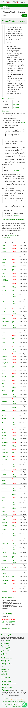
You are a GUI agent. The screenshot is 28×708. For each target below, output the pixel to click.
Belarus (3, 265)
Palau (3, 472)
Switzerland (4, 556)
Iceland (3, 370)
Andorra (4, 245)
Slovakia (4, 529)
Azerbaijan (4, 259)
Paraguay (4, 483)
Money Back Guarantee (6, 649)
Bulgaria (4, 290)
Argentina (4, 248)
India (3, 373)
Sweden (4, 552)
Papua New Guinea (4, 479)
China (3, 306)
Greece (3, 354)
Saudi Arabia (5, 517)
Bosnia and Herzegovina (5, 279)
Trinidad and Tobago (5, 568)
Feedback (3, 655)
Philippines (4, 488)
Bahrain (3, 262)
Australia (4, 254)
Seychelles (4, 522)
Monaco (4, 435)
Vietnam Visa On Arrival (6, 681)
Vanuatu (4, 589)
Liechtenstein (5, 413)
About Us (3, 652)
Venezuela (4, 591)
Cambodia (4, 294)
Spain (3, 548)
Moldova (4, 432)
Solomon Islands (6, 538)
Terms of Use (4, 674)
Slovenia (4, 533)
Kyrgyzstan (4, 401)
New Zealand (5, 456)
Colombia (4, 309)
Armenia (4, 251)
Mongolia (4, 438)
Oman (3, 469)
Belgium (4, 269)
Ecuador (4, 330)
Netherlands (5, 452)
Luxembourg (5, 418)
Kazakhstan (4, 394)
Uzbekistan (4, 586)
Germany (4, 349)
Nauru (3, 449)
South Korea (5, 543)
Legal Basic (4, 671)
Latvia (3, 410)
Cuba (3, 316)
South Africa (5, 541)
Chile (3, 301)
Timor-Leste (4, 565)
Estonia (3, 332)
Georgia (4, 347)
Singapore (4, 525)
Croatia (3, 311)
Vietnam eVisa (4, 680)
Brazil (3, 283)
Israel (3, 383)
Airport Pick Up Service (6, 687)
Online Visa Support (6, 650)
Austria (3, 256)
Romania (4, 503)
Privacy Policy (4, 673)
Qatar (3, 500)
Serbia (3, 519)
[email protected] (6, 237)
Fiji (2, 335)
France (3, 342)
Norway (3, 465)
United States (5, 580)
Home (2, 8)
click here (23, 122)
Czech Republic (5, 321)
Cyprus (3, 318)
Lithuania (4, 415)
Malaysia (4, 422)
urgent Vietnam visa (9, 222)
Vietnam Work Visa (5, 684)
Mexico (3, 430)
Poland (3, 493)
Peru (3, 486)
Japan (3, 390)
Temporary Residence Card (7, 686)
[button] (24, 704)
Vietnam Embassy (5, 661)
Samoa (3, 511)
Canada (4, 299)
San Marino (4, 514)
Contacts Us (4, 653)
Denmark (4, 325)
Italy (3, 386)
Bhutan (3, 273)
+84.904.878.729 (12, 235)
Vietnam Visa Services (6, 664)
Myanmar (4, 445)
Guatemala (4, 356)
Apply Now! (7, 640)
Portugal (4, 497)
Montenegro (5, 442)
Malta (3, 427)
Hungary (4, 366)
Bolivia (3, 276)
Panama (4, 474)
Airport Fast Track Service (7, 689)
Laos (3, 406)
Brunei (3, 286)
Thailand (4, 560)
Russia (3, 507)
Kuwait (3, 399)
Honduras (4, 359)
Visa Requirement (5, 660)
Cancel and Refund (5, 647)
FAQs (2, 666)
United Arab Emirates (4, 572)
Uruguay (4, 583)
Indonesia (4, 376)
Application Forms (5, 663)
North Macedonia (6, 462)
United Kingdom (5, 576)
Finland (3, 338)
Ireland (3, 380)
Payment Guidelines (6, 646)
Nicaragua (4, 459)
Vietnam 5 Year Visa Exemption (8, 683)
